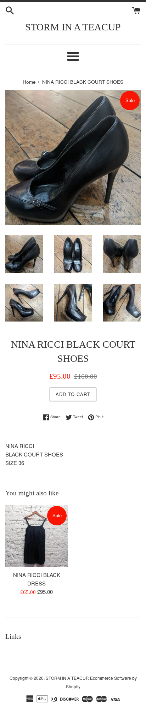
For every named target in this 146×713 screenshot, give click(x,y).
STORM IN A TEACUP (73, 27)
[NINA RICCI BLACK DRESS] (36, 536)
